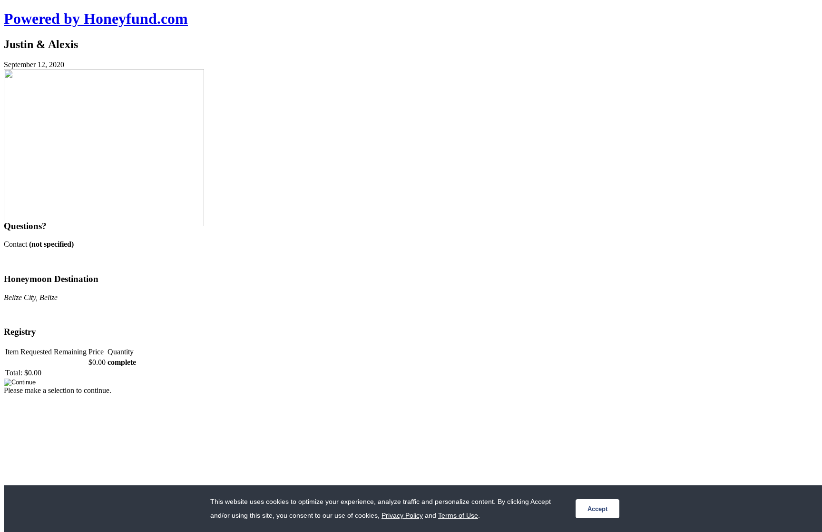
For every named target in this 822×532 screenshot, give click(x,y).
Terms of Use (458, 515)
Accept (597, 508)
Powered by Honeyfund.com (96, 18)
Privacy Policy (402, 515)
